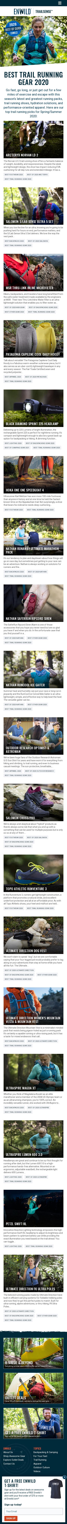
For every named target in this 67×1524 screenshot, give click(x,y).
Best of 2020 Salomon (38, 241)
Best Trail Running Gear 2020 (18, 179)
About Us (8, 1452)
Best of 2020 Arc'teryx (37, 175)
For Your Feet (40, 1456)
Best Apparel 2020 (13, 377)
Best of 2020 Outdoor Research (39, 771)
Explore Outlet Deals (13, 1460)
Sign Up (11, 1518)
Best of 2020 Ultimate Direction (19, 970)
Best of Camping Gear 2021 (17, 448)
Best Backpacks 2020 (14, 241)
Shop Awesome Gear (14, 1456)
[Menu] (60, 3)
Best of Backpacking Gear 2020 (43, 307)
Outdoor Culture (42, 1467)
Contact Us (9, 1463)
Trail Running (40, 1460)
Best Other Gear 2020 (14, 312)
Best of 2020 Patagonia (35, 377)
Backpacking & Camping (46, 1452)
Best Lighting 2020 (13, 443)
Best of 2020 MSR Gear (14, 307)
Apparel (37, 1463)
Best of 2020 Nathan (37, 572)
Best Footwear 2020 (14, 175)
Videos (37, 1471)
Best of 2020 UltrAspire (38, 1108)
